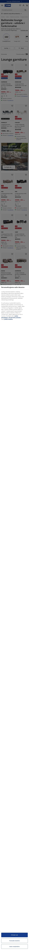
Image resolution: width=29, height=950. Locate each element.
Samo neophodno (14, 946)
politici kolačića (8, 319)
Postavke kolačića (14, 940)
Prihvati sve (14, 935)
